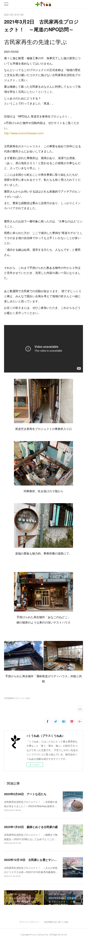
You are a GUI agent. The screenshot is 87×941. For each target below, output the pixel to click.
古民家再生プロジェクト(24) (17, 698)
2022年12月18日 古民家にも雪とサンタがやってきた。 (40, 860)
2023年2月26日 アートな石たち (25, 794)
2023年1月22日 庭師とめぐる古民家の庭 (31, 827)
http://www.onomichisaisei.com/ (24, 133)
